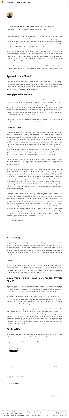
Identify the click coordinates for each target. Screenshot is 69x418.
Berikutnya (57, 367)
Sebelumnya (12, 367)
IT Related (18, 29)
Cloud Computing (27, 29)
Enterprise (36, 29)
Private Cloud (43, 29)
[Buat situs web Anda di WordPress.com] (34, 2)
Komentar (56, 396)
